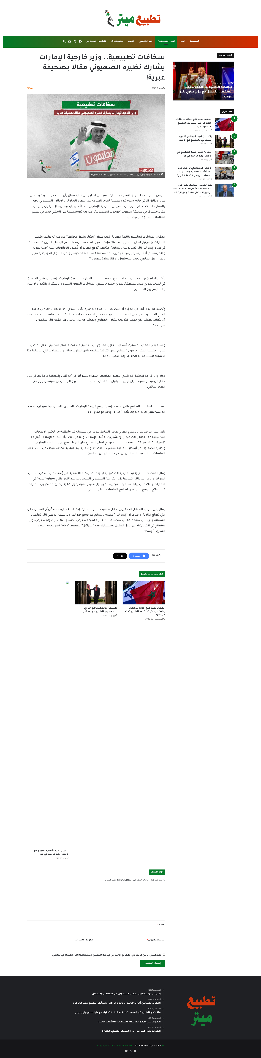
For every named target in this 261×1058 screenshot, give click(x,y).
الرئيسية (195, 41)
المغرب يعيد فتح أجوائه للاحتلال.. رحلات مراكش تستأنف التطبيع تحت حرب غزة (145, 611)
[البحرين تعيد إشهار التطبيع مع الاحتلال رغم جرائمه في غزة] (48, 714)
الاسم (161, 925)
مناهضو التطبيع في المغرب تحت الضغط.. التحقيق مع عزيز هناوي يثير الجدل (206, 92)
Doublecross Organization (148, 1046)
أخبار (182, 41)
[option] (203, 80)
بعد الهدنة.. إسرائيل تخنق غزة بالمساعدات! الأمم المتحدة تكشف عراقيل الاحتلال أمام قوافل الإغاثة (192, 189)
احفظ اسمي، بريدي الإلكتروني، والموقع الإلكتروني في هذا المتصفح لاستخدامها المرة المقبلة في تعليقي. (107, 955)
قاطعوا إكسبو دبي (95, 41)
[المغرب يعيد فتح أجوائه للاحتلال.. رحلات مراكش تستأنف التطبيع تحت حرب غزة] (144, 593)
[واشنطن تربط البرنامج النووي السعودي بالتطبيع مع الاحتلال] (96, 593)
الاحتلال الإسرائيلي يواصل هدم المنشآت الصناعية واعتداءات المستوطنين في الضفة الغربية (194, 172)
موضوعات (117, 41)
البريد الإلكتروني (156, 940)
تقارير (131, 41)
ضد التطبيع (146, 41)
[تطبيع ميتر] (130, 18)
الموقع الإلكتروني (84, 940)
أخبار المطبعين (166, 41)
